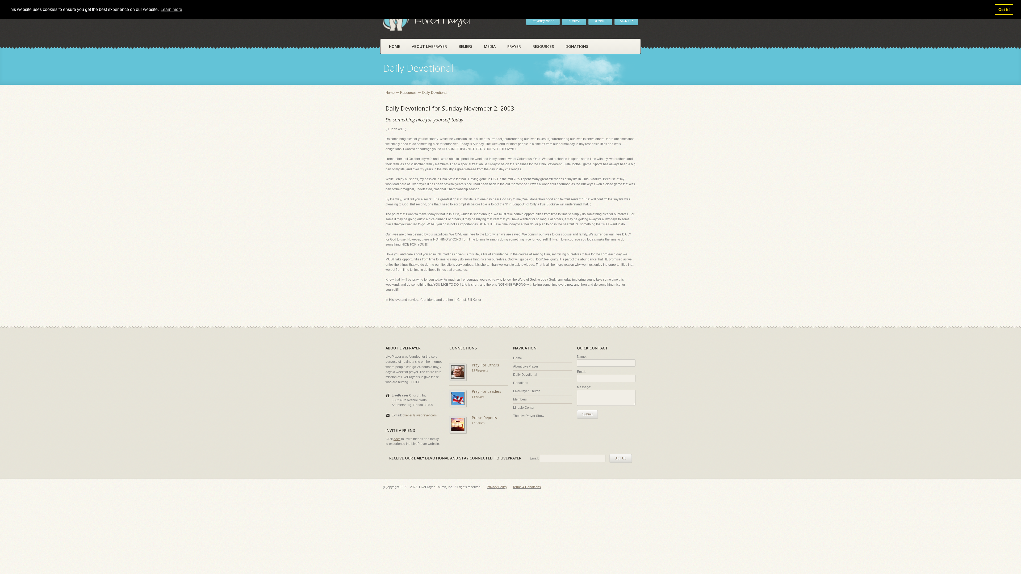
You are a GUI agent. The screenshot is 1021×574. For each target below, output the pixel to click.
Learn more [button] (171, 9)
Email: (581, 372)
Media (490, 46)
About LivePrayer (429, 46)
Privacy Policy (497, 487)
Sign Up (620, 458)
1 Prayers (478, 396)
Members (520, 399)
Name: (582, 356)
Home (394, 46)
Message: (584, 387)
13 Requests (480, 370)
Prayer (514, 46)
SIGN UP (626, 21)
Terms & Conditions (527, 487)
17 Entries (478, 423)
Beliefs (465, 46)
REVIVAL (574, 21)
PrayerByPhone (543, 21)
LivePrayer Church (526, 391)
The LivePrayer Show (528, 416)
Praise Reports (484, 417)
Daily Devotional (525, 375)
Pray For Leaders (486, 391)
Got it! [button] (1004, 9)
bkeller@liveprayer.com (420, 415)
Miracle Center (523, 408)
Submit (587, 414)
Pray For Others (485, 365)
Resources (543, 46)
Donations (577, 46)
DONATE (600, 21)
